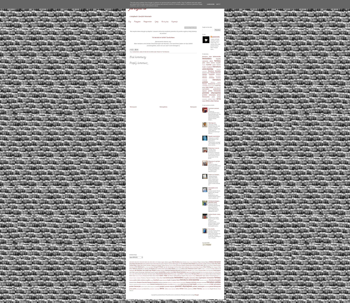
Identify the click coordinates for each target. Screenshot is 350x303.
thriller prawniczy (188, 288)
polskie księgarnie (151, 286)
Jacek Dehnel (158, 268)
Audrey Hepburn (165, 263)
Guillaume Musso (189, 267)
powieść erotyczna (170, 286)
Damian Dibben (172, 265)
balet (210, 56)
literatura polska (214, 282)
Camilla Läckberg (207, 263)
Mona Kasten (138, 273)
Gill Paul (176, 267)
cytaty (141, 51)
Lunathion (168, 272)
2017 (138, 262)
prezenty (207, 286)
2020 (146, 262)
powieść (162, 286)
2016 (136, 262)
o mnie (211, 284)
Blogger (197, 295)
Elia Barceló (132, 267)
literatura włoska (211, 85)
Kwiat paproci (217, 270)
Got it (218, 4)
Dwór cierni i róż (201, 265)
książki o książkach (207, 67)
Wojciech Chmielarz (151, 278)
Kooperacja (174, 22)
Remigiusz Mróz (196, 274)
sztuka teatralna (171, 288)
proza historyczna (215, 286)
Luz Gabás (173, 272)
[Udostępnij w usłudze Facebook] (136, 50)
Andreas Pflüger (197, 262)
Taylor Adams (206, 275)
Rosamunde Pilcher (148, 275)
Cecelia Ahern (135, 51)
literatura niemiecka (208, 77)
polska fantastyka (214, 91)
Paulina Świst (167, 274)
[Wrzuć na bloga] (132, 50)
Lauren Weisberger (139, 272)
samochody (157, 288)
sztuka (166, 288)
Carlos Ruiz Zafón (216, 263)
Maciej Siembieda (181, 272)
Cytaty (156, 22)
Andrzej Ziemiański (215, 262)
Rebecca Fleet (187, 273)
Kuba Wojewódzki (209, 270)
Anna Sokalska (146, 263)
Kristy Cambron (195, 270)
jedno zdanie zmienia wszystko (211, 63)
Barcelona (205, 56)
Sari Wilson (170, 275)
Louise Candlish (155, 272)
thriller (208, 101)
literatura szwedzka (168, 284)
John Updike (145, 270)
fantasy (217, 61)
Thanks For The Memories (163, 51)
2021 (148, 262)
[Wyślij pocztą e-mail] (131, 50)
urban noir (204, 288)
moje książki (209, 87)
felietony (131, 280)
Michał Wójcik (218, 272)
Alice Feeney (183, 262)
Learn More (210, 4)
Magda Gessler (189, 272)
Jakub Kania (165, 268)
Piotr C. (182, 274)
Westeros (143, 278)
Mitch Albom (132, 273)
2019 (143, 262)
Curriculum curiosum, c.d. (213, 109)
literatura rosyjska (216, 82)
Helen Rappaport (214, 267)
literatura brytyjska (214, 71)
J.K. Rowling (146, 268)
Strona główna (163, 107)
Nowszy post (133, 107)
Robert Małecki (217, 273)
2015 (133, 262)
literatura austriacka (204, 280)
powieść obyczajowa (211, 93)
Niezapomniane (147, 22)
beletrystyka (217, 56)
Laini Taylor (132, 272)
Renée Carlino (203, 273)
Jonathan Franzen (160, 270)
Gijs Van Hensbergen (169, 267)
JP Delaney (152, 268)
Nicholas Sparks (152, 273)
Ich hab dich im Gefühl (148, 51)
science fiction (212, 99)
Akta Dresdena (176, 262)
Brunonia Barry (199, 263)
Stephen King (184, 275)
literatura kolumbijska (215, 76)
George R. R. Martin (158, 267)
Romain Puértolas (139, 275)
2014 (130, 262)
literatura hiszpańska (208, 74)
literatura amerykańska (211, 67)
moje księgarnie (217, 87)
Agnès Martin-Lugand (166, 262)
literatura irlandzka (162, 282)
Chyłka (138, 265)
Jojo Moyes (152, 270)
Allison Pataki (190, 262)
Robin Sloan (132, 275)
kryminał (208, 64)
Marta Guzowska (196, 272)
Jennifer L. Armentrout (206, 268)
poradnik (157, 286)
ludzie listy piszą (184, 284)
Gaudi (151, 267)
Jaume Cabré (197, 268)
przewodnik (204, 99)
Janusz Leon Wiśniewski (187, 268)
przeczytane (139, 288)
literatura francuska (215, 72)
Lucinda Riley (162, 272)
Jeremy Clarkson (215, 268)
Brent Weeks (192, 263)
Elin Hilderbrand (139, 267)
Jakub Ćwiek (178, 268)
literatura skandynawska (208, 84)
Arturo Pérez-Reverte (155, 263)
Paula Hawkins (160, 274)
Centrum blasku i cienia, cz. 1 (214, 215)
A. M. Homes (158, 262)
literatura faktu (206, 72)
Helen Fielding (207, 267)
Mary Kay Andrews (204, 272)
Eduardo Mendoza (209, 265)
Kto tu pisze (164, 22)
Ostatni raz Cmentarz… (214, 174)
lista (178, 280)
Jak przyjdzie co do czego (213, 188)
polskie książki (144, 286)
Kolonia (182, 270)
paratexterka (215, 37)
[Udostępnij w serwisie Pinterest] (137, 50)
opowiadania (205, 89)
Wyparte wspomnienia (214, 136)
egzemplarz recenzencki (206, 278)
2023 (153, 262)
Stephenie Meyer (192, 275)
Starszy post (193, 107)
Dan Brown (178, 265)
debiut (211, 61)
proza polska (216, 97)
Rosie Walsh (156, 275)
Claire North (143, 265)
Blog (129, 22)
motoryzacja (206, 284)
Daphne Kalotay (185, 265)
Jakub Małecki (171, 268)
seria (218, 99)
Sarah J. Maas (163, 275)
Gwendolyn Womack (198, 267)
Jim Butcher (138, 270)
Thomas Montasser (214, 275)
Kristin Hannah (187, 270)
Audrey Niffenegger (173, 263)
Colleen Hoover (165, 265)
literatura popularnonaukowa (135, 284)
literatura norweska (201, 282)
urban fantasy (214, 101)
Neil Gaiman (145, 273)
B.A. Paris (181, 263)
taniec (203, 101)
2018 (141, 262)
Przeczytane (137, 22)
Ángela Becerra (213, 288)
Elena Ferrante (217, 265)
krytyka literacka (216, 64)
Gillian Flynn (181, 267)
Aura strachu (211, 229)
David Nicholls (193, 265)
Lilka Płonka (147, 272)
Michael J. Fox (212, 272)
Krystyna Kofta (202, 270)
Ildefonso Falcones (138, 268)
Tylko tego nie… (212, 123)
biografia (218, 59)
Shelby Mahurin (177, 275)
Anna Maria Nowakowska (136, 263)
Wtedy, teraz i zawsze (213, 148)
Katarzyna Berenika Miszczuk (172, 270)
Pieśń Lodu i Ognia (175, 273)
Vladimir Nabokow (137, 278)
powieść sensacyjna (208, 95)
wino (208, 288)
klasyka (203, 64)
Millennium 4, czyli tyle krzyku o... (214, 162)
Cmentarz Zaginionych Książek (153, 265)
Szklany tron (199, 275)
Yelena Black (159, 278)
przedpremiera (145, 288)
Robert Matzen (209, 273)
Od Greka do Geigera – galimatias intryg (214, 201)
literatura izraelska (172, 282)
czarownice (205, 61)
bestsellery (207, 58)
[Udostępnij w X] (134, 50)
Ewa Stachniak (147, 267)
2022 (151, 262)
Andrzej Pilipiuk (205, 262)
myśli (155, 51)
